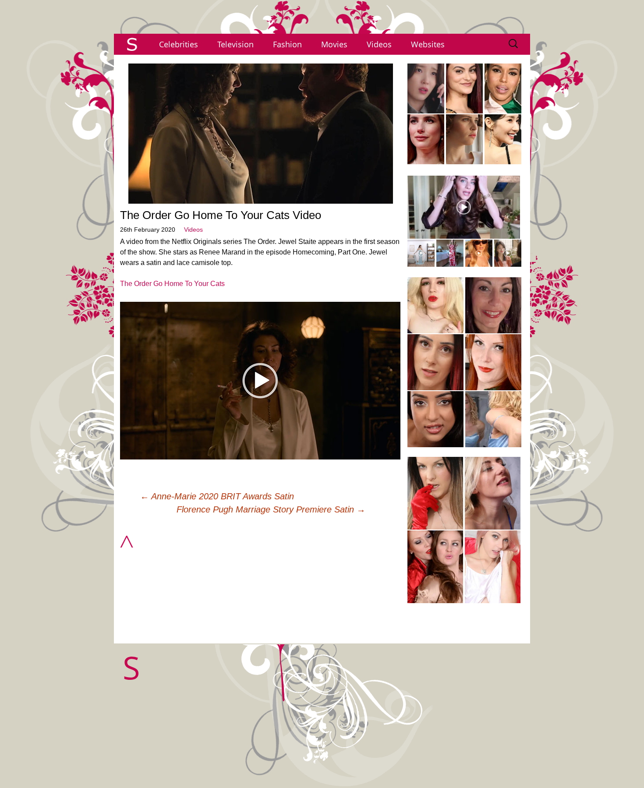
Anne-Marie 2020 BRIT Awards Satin (217, 496)
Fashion (287, 44)
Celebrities (178, 44)
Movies (334, 44)
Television (235, 44)
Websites (428, 44)
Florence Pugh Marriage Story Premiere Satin (271, 509)
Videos (379, 44)
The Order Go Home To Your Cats (172, 283)
